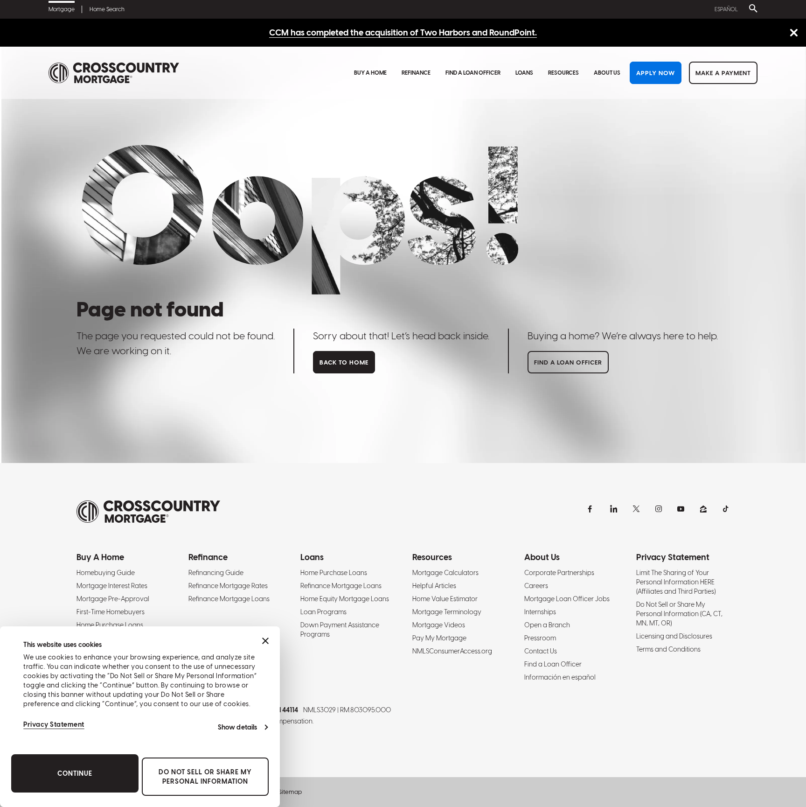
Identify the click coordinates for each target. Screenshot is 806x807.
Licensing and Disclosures (674, 636)
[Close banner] (265, 641)
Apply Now (655, 73)
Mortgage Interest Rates (111, 585)
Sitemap (290, 791)
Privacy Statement (53, 724)
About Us (607, 73)
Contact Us (540, 651)
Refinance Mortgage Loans (229, 599)
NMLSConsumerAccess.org (452, 651)
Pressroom (540, 638)
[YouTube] (681, 508)
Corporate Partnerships (559, 572)
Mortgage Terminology (446, 612)
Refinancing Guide (215, 572)
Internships (540, 612)
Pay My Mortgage (439, 638)
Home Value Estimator (445, 599)
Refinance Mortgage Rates (228, 585)
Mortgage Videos (438, 625)
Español (726, 9)
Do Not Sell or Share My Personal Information (205, 776)
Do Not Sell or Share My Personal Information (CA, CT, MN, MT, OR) (679, 614)
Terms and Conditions (668, 649)
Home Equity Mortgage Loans (344, 599)
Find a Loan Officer (472, 73)
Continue (74, 773)
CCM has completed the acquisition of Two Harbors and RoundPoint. (403, 32)
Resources (563, 73)
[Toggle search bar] (751, 9)
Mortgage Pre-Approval (112, 599)
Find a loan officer (568, 362)
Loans (524, 73)
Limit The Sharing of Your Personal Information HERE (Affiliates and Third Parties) (676, 582)
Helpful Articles (434, 585)
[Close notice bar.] (794, 33)
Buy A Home (370, 73)
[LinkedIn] (614, 508)
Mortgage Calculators (445, 572)
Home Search (107, 9)
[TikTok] (726, 508)
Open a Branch (547, 625)
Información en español (560, 677)
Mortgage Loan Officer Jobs (567, 599)
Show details (237, 727)
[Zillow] (703, 508)
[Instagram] (658, 508)
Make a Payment (723, 73)
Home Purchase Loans (109, 625)
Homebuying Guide (105, 572)
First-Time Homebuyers (110, 612)
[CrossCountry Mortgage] (114, 73)
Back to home (344, 362)
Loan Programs (323, 612)
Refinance (416, 73)
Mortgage (62, 9)
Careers (536, 585)
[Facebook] (591, 508)
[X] (636, 508)
